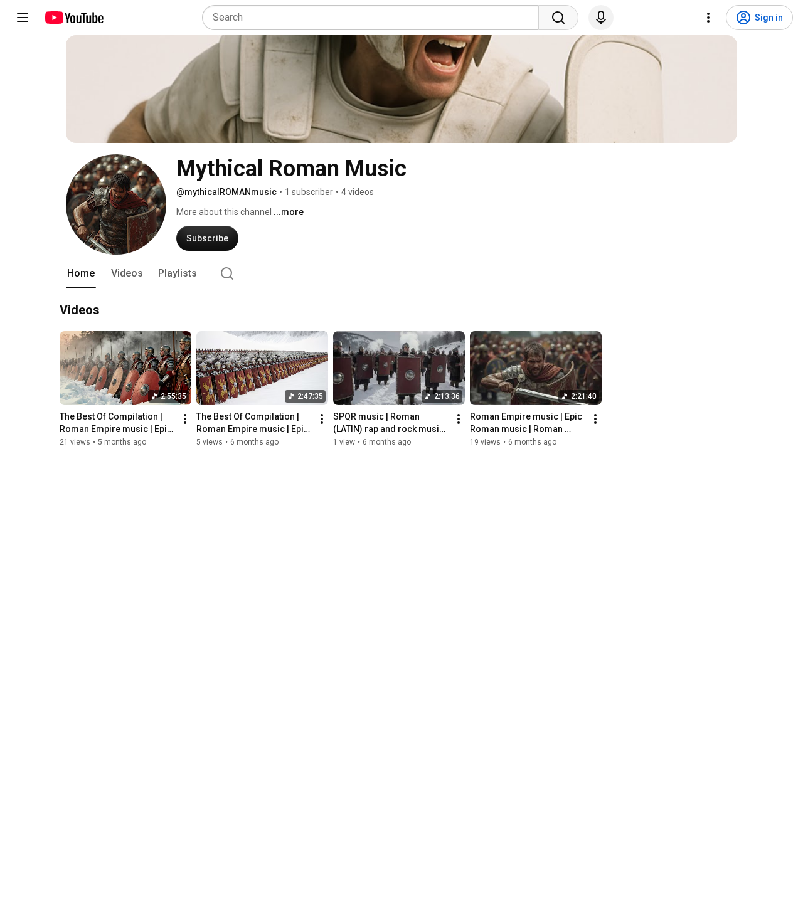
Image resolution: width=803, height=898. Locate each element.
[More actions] (185, 419)
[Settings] (708, 17)
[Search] (558, 17)
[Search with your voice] (601, 17)
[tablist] (401, 273)
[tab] (81, 273)
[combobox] (374, 17)
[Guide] (22, 17)
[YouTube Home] (73, 17)
